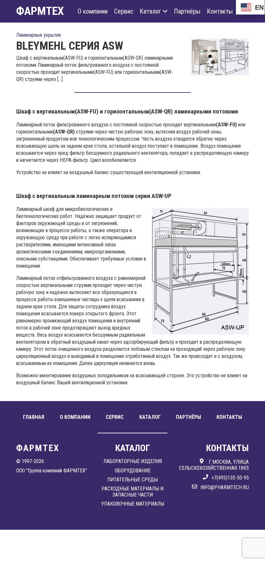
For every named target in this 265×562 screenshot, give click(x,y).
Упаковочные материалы (132, 504)
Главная (33, 417)
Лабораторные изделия (132, 461)
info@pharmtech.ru (224, 487)
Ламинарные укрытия (38, 35)
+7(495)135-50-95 (230, 478)
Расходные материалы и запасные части (132, 492)
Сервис (123, 11)
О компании (93, 11)
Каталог (150, 11)
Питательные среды (132, 480)
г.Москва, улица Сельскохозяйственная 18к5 (214, 465)
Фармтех (40, 11)
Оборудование (133, 471)
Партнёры (187, 11)
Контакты (220, 11)
